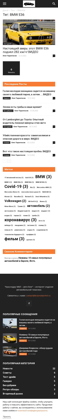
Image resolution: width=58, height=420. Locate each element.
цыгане (30, 240)
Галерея (6, 142)
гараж (17, 215)
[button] (54, 4)
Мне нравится (11, 62)
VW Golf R (33, 201)
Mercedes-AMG (44, 187)
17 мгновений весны (14, 178)
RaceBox (18, 197)
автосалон (10, 211)
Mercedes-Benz (12, 192)
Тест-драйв (8, 44)
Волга (43, 201)
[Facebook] (29, 303)
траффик (31, 234)
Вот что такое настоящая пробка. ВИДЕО (27, 151)
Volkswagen (15, 200)
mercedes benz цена (30, 192)
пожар (42, 225)
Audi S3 (29, 178)
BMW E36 (18, 182)
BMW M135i (41, 182)
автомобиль (38, 205)
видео (35, 211)
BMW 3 (8, 182)
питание (32, 225)
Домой (5, 10)
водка (8, 215)
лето (42, 221)
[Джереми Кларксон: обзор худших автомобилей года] (10, 351)
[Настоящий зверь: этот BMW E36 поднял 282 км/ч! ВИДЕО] (29, 32)
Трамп (21, 206)
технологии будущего (14, 234)
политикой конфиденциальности (32, 410)
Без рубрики (8, 111)
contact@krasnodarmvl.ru (38, 295)
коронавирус (21, 219)
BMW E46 (29, 182)
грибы (35, 215)
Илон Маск (10, 206)
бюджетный (24, 211)
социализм (42, 230)
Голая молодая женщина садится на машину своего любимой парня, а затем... (37, 322)
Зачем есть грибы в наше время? (22, 107)
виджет (45, 211)
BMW (43, 176)
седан (30, 230)
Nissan (8, 197)
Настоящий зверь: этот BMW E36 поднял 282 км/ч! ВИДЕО (26, 50)
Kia (32, 187)
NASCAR (46, 192)
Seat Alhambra (42, 197)
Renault (29, 197)
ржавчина (19, 230)
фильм (14, 238)
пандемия (20, 225)
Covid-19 (16, 186)
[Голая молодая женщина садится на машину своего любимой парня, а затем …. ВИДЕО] (10, 323)
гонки (26, 215)
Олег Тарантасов (10, 56)
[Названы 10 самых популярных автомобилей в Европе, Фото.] (10, 338)
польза (9, 230)
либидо (9, 225)
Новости (7, 98)
